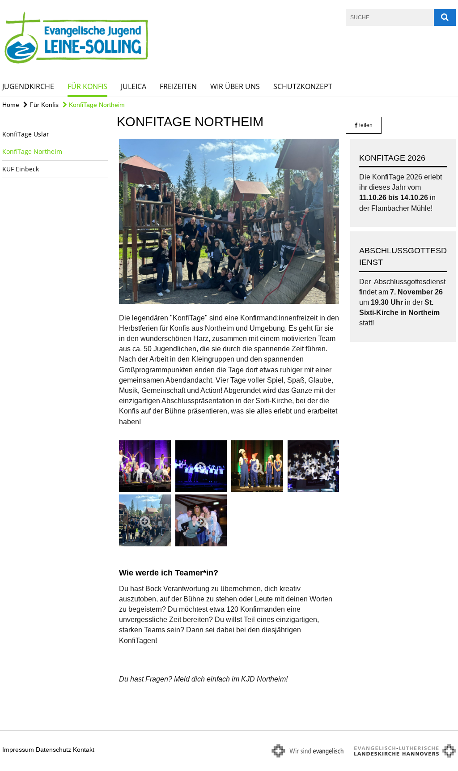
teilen (365, 125)
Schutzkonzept (302, 86)
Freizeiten (178, 86)
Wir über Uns (235, 86)
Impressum (18, 749)
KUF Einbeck (20, 169)
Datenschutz (53, 749)
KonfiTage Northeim (96, 104)
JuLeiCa (133, 86)
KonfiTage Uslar (25, 134)
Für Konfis (87, 86)
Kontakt (83, 749)
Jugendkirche (28, 86)
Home (10, 104)
